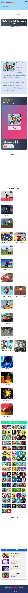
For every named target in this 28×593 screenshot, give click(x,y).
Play (14, 128)
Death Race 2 (7, 283)
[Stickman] (4, 490)
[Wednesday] (23, 506)
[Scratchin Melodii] (4, 479)
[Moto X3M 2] (7, 290)
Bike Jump (7, 269)
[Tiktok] (19, 495)
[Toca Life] (23, 495)
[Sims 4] (14, 479)
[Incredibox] (19, 458)
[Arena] (9, 437)
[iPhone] (4, 464)
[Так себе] (5, 100)
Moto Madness (6, 242)
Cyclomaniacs (7, 229)
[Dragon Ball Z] (4, 448)
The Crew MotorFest (7, 323)
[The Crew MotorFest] (7, 317)
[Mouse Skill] (9, 469)
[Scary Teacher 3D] (23, 474)
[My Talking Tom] (19, 469)
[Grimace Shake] (9, 458)
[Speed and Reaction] (14, 485)
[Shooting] (9, 479)
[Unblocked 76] (14, 500)
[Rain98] (7, 362)
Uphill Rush (7, 256)
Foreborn (7, 384)
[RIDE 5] (7, 209)
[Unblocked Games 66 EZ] (19, 500)
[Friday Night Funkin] (4, 453)
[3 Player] (14, 427)
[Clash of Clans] (14, 443)
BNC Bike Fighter (7, 350)
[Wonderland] (7, 393)
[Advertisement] (14, 43)
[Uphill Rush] (7, 250)
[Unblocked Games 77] (9, 506)
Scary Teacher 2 (15, 573)
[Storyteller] (9, 490)
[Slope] (4, 485)
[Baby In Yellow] (19, 437)
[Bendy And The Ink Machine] (23, 437)
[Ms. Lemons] (14, 469)
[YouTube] (9, 511)
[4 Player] (19, 427)
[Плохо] (4, 100)
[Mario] (9, 464)
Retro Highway (20, 296)
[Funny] (9, 453)
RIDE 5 (7, 215)
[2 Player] (9, 427)
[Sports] (19, 485)
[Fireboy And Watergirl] (14, 448)
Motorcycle (10, 146)
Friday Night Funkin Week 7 (15, 553)
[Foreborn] (7, 377)
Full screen (8, 142)
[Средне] (7, 100)
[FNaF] (23, 448)
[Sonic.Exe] (9, 485)
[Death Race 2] (7, 277)
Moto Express (20, 242)
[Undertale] (14, 506)
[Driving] (9, 448)
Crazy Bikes (7, 310)
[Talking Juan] (23, 490)
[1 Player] (4, 427)
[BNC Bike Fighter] (7, 344)
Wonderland (7, 400)
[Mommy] (23, 464)
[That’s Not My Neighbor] (4, 495)
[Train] (4, 500)
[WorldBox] (4, 511)
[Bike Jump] (7, 263)
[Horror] (14, 458)
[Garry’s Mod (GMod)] (19, 453)
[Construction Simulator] (19, 443)
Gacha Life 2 (14, 566)
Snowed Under (20, 353)
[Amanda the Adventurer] (19, 432)
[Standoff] (23, 485)
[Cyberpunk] (23, 443)
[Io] (23, 458)
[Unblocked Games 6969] (4, 506)
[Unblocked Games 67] (23, 500)
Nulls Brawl (14, 560)
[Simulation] (19, 479)
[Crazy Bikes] (7, 304)
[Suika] (14, 490)
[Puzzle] (23, 469)
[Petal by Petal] (7, 409)
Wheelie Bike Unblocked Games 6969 (7, 202)
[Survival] (19, 490)
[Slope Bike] (7, 331)
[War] (19, 506)
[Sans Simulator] (19, 474)
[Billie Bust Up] (4, 443)
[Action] (23, 427)
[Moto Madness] (7, 236)
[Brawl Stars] (9, 443)
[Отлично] (10, 100)
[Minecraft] (14, 464)
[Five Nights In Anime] (19, 448)
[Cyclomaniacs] (7, 223)
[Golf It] (23, 453)
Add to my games (13, 103)
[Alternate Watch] (14, 432)
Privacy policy (14, 591)
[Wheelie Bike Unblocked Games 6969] (7, 196)
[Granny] (4, 458)
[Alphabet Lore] (9, 432)
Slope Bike (7, 337)
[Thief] (14, 495)
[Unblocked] (9, 500)
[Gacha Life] (14, 453)
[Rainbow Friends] (4, 474)
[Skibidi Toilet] (23, 479)
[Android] (4, 437)
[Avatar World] (14, 437)
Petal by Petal (7, 416)
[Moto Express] (20, 236)
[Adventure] (4, 432)
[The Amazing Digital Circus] (9, 495)
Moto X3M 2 (7, 296)
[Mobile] (19, 464)
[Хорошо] (8, 100)
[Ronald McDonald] (14, 474)
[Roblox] (9, 474)
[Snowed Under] (20, 346)
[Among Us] (23, 432)
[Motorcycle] (4, 469)
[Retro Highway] (20, 290)
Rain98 (7, 368)
